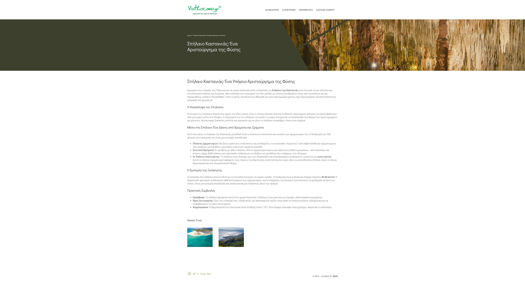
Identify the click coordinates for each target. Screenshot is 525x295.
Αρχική (189, 35)
